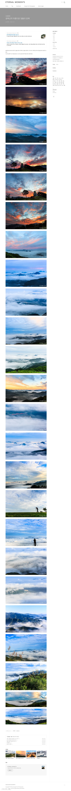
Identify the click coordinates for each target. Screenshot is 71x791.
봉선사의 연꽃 (9, 744)
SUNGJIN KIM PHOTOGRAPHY (10, 784)
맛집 (54, 45)
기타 (54, 40)
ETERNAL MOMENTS (12, 766)
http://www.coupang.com (11, 41)
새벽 (55, 82)
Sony (62, 85)
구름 (59, 80)
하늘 (53, 79)
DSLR (62, 78)
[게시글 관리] (10, 731)
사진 (55, 78)
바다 (59, 83)
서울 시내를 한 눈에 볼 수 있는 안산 (12, 738)
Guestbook (18, 6)
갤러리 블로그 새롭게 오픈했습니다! (58, 61)
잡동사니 (54, 46)
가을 (63, 80)
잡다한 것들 (55, 42)
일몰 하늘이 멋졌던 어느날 (11, 741)
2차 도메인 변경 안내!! (56, 59)
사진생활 (8, 736)
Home (7, 6)
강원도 (54, 85)
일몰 (64, 85)
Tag (12, 6)
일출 (61, 83)
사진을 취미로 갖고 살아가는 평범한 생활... (14, 768)
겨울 (57, 83)
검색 (62, 2)
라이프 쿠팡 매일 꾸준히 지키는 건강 (14, 42)
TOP (64, 785)
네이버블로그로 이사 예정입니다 (57, 57)
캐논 (63, 82)
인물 (54, 37)
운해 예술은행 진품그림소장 (13, 34)
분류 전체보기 (55, 31)
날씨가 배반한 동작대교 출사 (11, 740)
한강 (58, 85)
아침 (59, 82)
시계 (54, 43)
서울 (53, 78)
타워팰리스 (8, 742)
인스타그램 (54, 97)
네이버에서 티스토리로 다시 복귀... (58, 56)
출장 (56, 85)
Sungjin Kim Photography (29, 6)
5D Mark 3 (54, 80)
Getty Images (41, 6)
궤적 (60, 85)
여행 (54, 39)
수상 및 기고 (55, 48)
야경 (54, 34)
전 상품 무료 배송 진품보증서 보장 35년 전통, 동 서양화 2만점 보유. (19, 36)
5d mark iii (60, 79)
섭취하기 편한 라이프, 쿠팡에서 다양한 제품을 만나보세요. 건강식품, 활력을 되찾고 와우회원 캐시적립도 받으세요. (26, 45)
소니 (53, 82)
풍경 (11, 736)
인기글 (57, 64)
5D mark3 (56, 79)
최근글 (54, 64)
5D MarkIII (54, 83)
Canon (60, 78)
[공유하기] (9, 731)
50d (57, 82)
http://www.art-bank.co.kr (12, 33)
